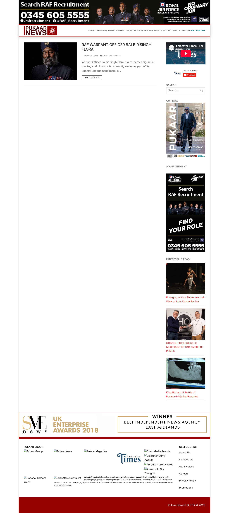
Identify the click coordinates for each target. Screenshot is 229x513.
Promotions (186, 487)
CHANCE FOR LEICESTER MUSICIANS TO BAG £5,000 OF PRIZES (184, 347)
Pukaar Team (90, 56)
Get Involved (186, 466)
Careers (183, 473)
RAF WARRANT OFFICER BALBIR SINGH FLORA (116, 46)
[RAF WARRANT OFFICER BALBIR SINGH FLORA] (50, 61)
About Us (184, 452)
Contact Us (186, 459)
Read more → (91, 77)
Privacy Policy (187, 480)
